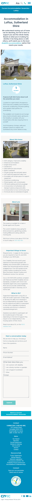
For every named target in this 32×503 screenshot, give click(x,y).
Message (6, 375)
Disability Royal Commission (16, 463)
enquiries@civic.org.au (16, 431)
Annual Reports (16, 457)
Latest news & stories (16, 472)
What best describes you (13, 362)
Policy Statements (16, 455)
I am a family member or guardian (16, 367)
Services (16, 440)
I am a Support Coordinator (14, 370)
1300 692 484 (18, 240)
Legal (2, 499)
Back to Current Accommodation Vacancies (16, 413)
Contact (16, 449)
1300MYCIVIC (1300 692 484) (16, 425)
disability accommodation (11, 43)
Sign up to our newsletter (16, 470)
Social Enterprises (16, 442)
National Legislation (16, 459)
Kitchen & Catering (16, 444)
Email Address (7, 357)
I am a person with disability (14, 365)
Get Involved (16, 446)
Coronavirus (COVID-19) (16, 461)
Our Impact (16, 439)
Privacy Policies (9, 499)
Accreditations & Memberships (16, 464)
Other (7, 372)
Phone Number (8, 352)
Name (5, 348)
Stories (16, 448)
